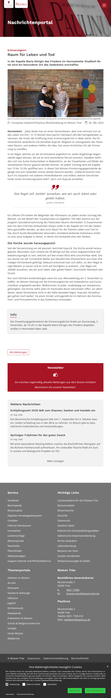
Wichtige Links (68, 492)
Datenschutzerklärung (51, 680)
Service (13, 492)
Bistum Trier (67, 570)
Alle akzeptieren (95, 690)
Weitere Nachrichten (25, 404)
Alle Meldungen (18, 352)
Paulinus (64, 601)
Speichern (74, 690)
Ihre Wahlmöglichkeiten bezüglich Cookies (55, 667)
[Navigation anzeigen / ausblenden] (104, 5)
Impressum (10, 694)
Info (13, 315)
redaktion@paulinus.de (77, 619)
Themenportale (19, 570)
